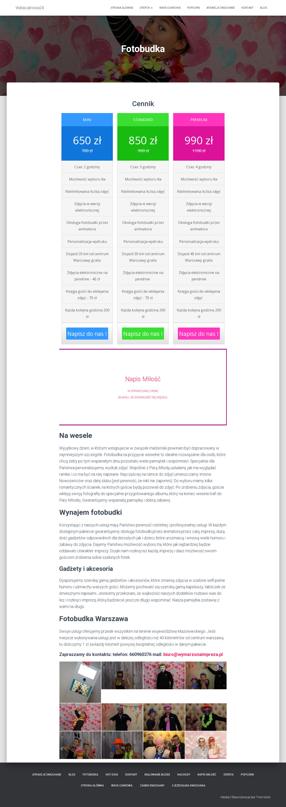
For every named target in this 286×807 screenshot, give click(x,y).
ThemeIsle (263, 797)
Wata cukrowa (170, 7)
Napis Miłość (142, 379)
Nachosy (183, 774)
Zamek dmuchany (152, 785)
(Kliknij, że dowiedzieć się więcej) (142, 397)
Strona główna (122, 7)
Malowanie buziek (157, 774)
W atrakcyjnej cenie (143, 391)
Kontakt (247, 7)
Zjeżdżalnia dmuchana (188, 785)
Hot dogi (112, 774)
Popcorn (193, 7)
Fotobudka (90, 774)
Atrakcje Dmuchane (220, 7)
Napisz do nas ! (87, 333)
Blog (263, 7)
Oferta (145, 7)
